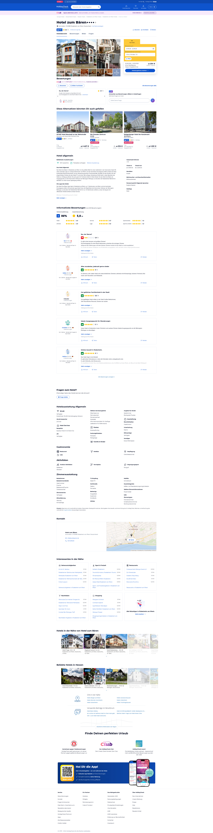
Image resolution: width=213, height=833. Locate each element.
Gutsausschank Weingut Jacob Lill (137, 569)
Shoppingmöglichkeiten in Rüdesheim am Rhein (105, 617)
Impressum (110, 823)
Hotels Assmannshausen (124, 698)
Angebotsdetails (68, 510)
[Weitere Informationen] (114, 146)
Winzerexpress (97, 575)
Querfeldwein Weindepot (100, 606)
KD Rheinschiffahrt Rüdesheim (102, 579)
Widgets (85, 799)
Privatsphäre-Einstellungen (115, 805)
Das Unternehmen (137, 796)
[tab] (132, 41)
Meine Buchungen (63, 796)
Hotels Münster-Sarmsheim (94, 700)
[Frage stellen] (153, 100)
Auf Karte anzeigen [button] (97, 26)
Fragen (91, 33)
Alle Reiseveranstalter (64, 820)
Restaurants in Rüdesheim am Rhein (137, 587)
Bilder (84, 33)
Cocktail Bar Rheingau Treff (67, 612)
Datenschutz (111, 802)
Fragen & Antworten (64, 802)
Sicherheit (110, 820)
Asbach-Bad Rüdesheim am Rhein (102, 582)
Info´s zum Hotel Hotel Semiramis (96, 715)
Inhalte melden (62, 823)
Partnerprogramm (88, 802)
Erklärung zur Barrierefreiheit (116, 817)
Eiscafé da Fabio (131, 579)
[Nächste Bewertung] (104, 96)
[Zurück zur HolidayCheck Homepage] (62, 7)
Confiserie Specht (98, 602)
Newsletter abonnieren (64, 808)
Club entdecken (137, 12)
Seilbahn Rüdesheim (99, 569)
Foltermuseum (63, 582)
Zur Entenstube (131, 572)
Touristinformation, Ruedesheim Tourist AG (105, 572)
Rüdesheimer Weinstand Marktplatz (69, 602)
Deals (59, 1)
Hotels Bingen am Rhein (94, 698)
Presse (134, 802)
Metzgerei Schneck (98, 599)
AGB (108, 811)
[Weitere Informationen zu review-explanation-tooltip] (79, 29)
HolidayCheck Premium (65, 814)
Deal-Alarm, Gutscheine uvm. (66, 805)
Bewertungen (74, 33)
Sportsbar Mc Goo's (64, 609)
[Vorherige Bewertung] (58, 96)
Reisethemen (136, 808)
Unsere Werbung (137, 799)
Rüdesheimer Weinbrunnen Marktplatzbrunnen (71, 572)
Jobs (133, 805)
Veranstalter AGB (112, 796)
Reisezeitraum (129, 46)
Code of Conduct (87, 805)
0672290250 (71, 541)
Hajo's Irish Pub (63, 606)
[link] (126, 7)
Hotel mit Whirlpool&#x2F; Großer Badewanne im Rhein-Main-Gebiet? (131, 711)
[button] (76, 54)
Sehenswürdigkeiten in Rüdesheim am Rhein (72, 587)
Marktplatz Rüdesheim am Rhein (68, 575)
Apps (59, 817)
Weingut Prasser (97, 612)
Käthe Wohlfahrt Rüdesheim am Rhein (104, 609)
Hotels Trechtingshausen (124, 702)
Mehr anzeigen (61, 198)
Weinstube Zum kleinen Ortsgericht (69, 599)
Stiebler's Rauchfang (133, 575)
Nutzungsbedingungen (114, 799)
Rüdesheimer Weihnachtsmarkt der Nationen (71, 579)
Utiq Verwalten (111, 808)
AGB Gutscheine (112, 814)
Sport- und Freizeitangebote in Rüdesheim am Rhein (106, 586)
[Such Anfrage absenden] (99, 7)
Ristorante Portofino (133, 582)
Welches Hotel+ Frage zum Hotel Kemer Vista (129, 713)
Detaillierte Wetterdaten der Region (106, 726)
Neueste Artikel (136, 811)
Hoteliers (85, 796)
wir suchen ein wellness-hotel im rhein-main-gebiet (101, 713)
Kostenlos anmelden (149, 12)
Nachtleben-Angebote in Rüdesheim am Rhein (72, 618)
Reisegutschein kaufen (64, 811)
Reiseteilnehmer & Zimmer (133, 52)
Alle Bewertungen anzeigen (106, 377)
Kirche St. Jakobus (64, 569)
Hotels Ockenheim (122, 700)
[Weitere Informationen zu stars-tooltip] (95, 22)
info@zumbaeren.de (73, 538)
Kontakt (141, 1)
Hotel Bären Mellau (92, 711)
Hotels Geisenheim (92, 702)
